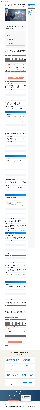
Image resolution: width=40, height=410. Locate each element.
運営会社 (34, 406)
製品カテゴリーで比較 (14, 406)
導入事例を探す (10, 406)
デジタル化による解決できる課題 (10, 39)
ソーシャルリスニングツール (30, 375)
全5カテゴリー (12, 384)
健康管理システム (30, 360)
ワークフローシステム (8, 359)
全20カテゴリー (27, 369)
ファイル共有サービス (15, 375)
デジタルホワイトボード (13, 374)
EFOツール (23, 375)
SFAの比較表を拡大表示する (15, 77)
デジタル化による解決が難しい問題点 (10, 40)
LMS (23, 360)
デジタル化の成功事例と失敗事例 (10, 43)
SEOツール (26, 375)
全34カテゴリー (12, 369)
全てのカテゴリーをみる (31, 8)
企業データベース (8, 360)
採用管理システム (28, 359)
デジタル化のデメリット (30, 14)
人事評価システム (32, 359)
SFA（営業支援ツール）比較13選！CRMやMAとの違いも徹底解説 (11, 53)
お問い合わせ (28, 406)
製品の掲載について (31, 406)
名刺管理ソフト (29, 5)
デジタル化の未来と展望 (30, 17)
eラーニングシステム (24, 359)
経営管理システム (13, 359)
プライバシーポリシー (24, 406)
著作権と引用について (20, 406)
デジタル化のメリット (9, 36)
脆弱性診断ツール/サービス (10, 375)
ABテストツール (31, 374)
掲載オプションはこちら (13, 400)
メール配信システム (27, 374)
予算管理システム (17, 359)
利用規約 (17, 406)
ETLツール (17, 374)
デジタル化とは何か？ (9, 35)
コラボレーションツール (16, 360)
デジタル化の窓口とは (7, 406)
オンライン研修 (26, 360)
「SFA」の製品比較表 (30, 11)
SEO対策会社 (23, 374)
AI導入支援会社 (8, 374)
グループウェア (11, 360)
